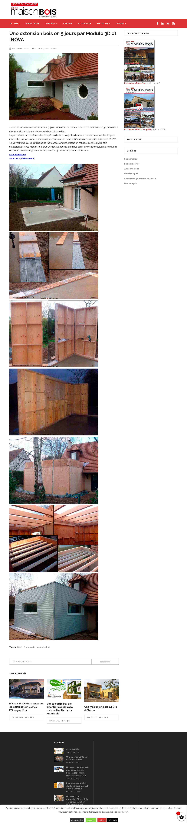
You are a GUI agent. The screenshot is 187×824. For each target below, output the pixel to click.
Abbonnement (131, 169)
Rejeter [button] (102, 820)
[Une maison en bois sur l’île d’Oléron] (101, 690)
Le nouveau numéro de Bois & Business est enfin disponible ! (77, 786)
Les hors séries (132, 164)
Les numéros (130, 159)
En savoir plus (77, 820)
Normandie (29, 647)
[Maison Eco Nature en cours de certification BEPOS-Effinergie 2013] (26, 689)
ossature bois (44, 647)
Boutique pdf (131, 174)
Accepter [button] (91, 820)
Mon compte (130, 183)
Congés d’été (72, 749)
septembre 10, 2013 (21, 48)
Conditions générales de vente (140, 179)
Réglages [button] (112, 820)
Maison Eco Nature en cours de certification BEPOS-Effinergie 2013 (26, 707)
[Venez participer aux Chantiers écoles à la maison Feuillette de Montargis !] (64, 689)
